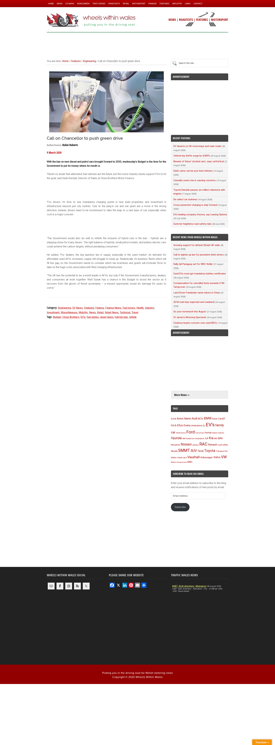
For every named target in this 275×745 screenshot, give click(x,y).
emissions (196, 425)
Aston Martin (184, 418)
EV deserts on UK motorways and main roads (197, 146)
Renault (212, 444)
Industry (149, 307)
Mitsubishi (175, 445)
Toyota (209, 451)
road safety (223, 445)
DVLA (173, 425)
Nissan (186, 444)
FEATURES (202, 19)
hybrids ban (121, 317)
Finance (99, 307)
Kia (211, 438)
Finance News (113, 307)
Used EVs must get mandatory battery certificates (199, 273)
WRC (190, 462)
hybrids (221, 433)
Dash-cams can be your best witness (192, 170)
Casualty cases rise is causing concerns (194, 180)
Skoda (174, 451)
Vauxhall (193, 457)
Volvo (216, 457)
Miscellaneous (69, 312)
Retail (100, 312)
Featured (89, 307)
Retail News (111, 312)
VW (224, 457)
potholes (195, 445)
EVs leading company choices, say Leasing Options (200, 214)
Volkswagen (206, 457)
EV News (77, 307)
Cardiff (221, 418)
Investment (53, 312)
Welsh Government (179, 462)
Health (140, 307)
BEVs (200, 418)
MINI (220, 438)
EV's (83, 317)
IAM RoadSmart (188, 439)
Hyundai (176, 438)
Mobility (83, 312)
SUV (193, 451)
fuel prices (199, 433)
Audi (194, 418)
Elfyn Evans (184, 425)
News (92, 312)
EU (204, 425)
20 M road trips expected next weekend (193, 302)
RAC (203, 444)
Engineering (64, 307)
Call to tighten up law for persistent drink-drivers (198, 254)
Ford (190, 431)
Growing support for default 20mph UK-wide (196, 245)
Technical (125, 312)
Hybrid (214, 433)
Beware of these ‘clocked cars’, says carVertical (198, 161)
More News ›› (181, 395)
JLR (206, 438)
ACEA (173, 419)
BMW (208, 418)
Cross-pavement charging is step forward (195, 205)
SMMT (184, 450)
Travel (135, 312)
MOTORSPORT (219, 19)
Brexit (214, 419)
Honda (208, 432)
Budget (57, 317)
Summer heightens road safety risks (192, 223)
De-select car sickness (185, 199)
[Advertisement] (137, 44)
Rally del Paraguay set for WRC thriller (193, 264)
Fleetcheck (181, 433)
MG (215, 438)
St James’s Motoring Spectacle (189, 317)
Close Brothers (70, 317)
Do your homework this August (189, 311)
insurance (199, 438)
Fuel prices (129, 307)
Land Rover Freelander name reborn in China (196, 292)
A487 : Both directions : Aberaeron (189, 586)
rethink (133, 317)
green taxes (106, 317)
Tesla (200, 450)
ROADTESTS (186, 19)
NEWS (172, 19)
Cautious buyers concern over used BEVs (195, 322)
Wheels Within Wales (91, 20)
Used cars (182, 457)
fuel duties (93, 317)
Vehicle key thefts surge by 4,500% (191, 155)
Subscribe (180, 507)
